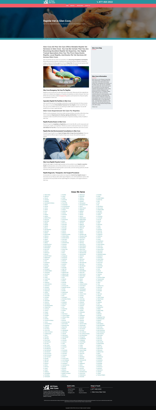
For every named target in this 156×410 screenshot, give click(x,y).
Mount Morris (83, 247)
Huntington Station (66, 299)
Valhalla (99, 295)
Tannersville (99, 272)
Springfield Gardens (101, 254)
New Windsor (82, 266)
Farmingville (47, 376)
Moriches (82, 242)
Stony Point (99, 262)
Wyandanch (100, 370)
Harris (63, 252)
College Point (47, 307)
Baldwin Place (48, 218)
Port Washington (83, 335)
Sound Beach (100, 241)
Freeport (64, 209)
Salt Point (99, 211)
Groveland (64, 247)
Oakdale (81, 282)
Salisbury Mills (100, 209)
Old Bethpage (83, 289)
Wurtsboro (99, 368)
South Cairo (99, 242)
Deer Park (47, 338)
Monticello (82, 239)
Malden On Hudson (66, 373)
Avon (46, 213)
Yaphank (99, 371)
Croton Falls (47, 330)
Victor (98, 304)
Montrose (82, 241)
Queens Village (83, 350)
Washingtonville (100, 318)
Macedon (64, 368)
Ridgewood (82, 363)
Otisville (81, 297)
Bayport (46, 223)
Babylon (46, 214)
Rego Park (82, 353)
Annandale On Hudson (49, 203)
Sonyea (99, 239)
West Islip (99, 337)
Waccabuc (99, 305)
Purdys (81, 345)
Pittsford (82, 318)
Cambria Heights (48, 270)
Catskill (46, 280)
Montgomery (82, 237)
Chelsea (46, 292)
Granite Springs (65, 237)
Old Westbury (83, 290)
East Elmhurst (48, 342)
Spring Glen (99, 252)
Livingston (64, 355)
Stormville (99, 264)
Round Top (99, 199)
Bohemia (46, 251)
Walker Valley (100, 310)
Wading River (100, 307)
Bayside (46, 224)
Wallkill (98, 312)
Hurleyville (64, 302)
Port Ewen (82, 330)
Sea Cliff (99, 219)
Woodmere (99, 361)
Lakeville (64, 338)
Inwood (63, 305)
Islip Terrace (64, 313)
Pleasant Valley (83, 323)
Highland (64, 270)
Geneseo (64, 218)
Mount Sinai (82, 249)
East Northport (48, 350)
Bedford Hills (47, 234)
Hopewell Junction (66, 287)
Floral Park (64, 199)
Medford (81, 211)
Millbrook (82, 224)
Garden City (64, 211)
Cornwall (46, 318)
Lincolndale (64, 350)
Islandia (64, 310)
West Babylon (100, 323)
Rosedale (99, 194)
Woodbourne (100, 356)
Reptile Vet (81, 391)
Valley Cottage (100, 297)
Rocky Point (82, 373)
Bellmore (46, 237)
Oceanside (82, 287)
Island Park (64, 308)
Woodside (99, 365)
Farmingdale (47, 373)
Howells (64, 290)
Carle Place (47, 274)
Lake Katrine (65, 335)
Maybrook (82, 209)
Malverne (64, 375)
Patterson (82, 305)
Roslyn (98, 196)
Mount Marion (83, 246)
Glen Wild (64, 229)
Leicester (64, 345)
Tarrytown (99, 274)
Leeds (63, 343)
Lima (63, 348)
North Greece (82, 274)
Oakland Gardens (83, 284)
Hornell (63, 289)
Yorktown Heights (101, 375)
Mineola (81, 231)
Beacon (46, 228)
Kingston (64, 328)
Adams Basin (47, 194)
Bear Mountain (48, 229)
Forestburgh (64, 204)
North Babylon (83, 270)
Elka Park (47, 360)
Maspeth (82, 201)
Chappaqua (47, 290)
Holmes (63, 280)
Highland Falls (65, 272)
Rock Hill (82, 368)
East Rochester (48, 353)
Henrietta (64, 264)
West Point (99, 340)
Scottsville (99, 218)
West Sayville (100, 342)
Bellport (46, 239)
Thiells (98, 275)
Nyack (81, 280)
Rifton (81, 365)
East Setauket (48, 356)
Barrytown (47, 219)
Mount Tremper (83, 251)
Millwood (82, 228)
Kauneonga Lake (65, 322)
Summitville (100, 266)
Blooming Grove (48, 244)
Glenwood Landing (66, 234)
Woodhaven (99, 360)
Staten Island (100, 259)
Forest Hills (64, 203)
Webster (99, 322)
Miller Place (82, 226)
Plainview (82, 320)
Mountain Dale (83, 252)
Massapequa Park (84, 204)
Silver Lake (99, 232)
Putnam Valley (83, 348)
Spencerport (100, 251)
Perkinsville (82, 312)
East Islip (47, 343)
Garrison (64, 216)
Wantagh (99, 315)
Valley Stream (100, 299)
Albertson (47, 196)
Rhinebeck (82, 356)
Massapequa (82, 203)
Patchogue (82, 304)
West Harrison (100, 328)
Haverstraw (64, 257)
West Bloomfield (101, 325)
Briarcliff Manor (48, 256)
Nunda (81, 279)
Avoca (46, 211)
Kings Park (64, 327)
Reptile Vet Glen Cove (55, 38)
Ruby (98, 201)
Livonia (63, 356)
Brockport (47, 259)
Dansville (47, 337)
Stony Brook (100, 261)
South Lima (99, 246)
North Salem (82, 275)
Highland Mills (65, 275)
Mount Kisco (82, 244)
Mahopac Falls (65, 371)
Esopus (46, 368)
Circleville (47, 297)
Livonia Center (65, 358)
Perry (81, 313)
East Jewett (47, 345)
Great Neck (64, 239)
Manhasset (82, 194)
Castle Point (47, 279)
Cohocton (47, 302)
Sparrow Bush (100, 249)
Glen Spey (64, 228)
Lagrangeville (65, 330)
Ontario (81, 292)
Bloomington (47, 247)
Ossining (82, 295)
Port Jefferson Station (84, 333)
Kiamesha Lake (65, 325)
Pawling (81, 307)
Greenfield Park (65, 242)
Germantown (65, 219)
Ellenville (46, 361)
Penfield (81, 310)
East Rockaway (48, 355)
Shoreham (99, 229)
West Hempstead (101, 332)
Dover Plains (47, 340)
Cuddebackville (48, 333)
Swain (98, 269)
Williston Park (100, 351)
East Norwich (47, 351)
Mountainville (83, 254)
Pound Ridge (82, 342)
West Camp (99, 327)
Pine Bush (82, 317)
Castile (46, 277)
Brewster (46, 254)
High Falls (64, 269)
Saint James (100, 208)
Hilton (63, 277)
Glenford (64, 231)
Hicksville (64, 267)
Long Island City (65, 365)
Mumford (82, 256)
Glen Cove (48, 38)
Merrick (81, 216)
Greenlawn (64, 244)
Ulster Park (99, 287)
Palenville (82, 302)
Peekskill (82, 308)
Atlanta (46, 209)
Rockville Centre (83, 371)
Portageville (82, 337)
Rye (98, 204)
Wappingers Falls (101, 317)
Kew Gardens (65, 323)
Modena (81, 232)
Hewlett (64, 266)
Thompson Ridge (101, 277)
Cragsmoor (47, 325)
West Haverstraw (101, 330)
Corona (46, 322)
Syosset (99, 270)
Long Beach (64, 363)
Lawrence (64, 342)
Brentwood (47, 252)
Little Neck (64, 353)
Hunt (63, 295)
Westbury (99, 345)
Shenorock (99, 224)
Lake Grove (64, 332)
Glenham (64, 232)
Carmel (46, 275)
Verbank (99, 300)
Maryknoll (82, 199)
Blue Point (47, 249)
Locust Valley (65, 361)
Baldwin (46, 216)
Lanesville (64, 340)
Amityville (47, 201)
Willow (98, 353)
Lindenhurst (64, 351)
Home (67, 5)
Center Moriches (48, 284)
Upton (98, 292)
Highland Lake (65, 274)
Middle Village (83, 219)
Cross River (47, 328)
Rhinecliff (82, 358)
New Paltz (82, 264)
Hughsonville (65, 292)
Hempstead (64, 262)
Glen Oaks (64, 226)
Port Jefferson (83, 332)
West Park (99, 338)
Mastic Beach (83, 208)
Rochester (82, 366)
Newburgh (82, 269)
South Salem (100, 247)
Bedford (46, 232)
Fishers (63, 196)
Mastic (81, 206)
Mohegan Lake (83, 234)
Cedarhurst (47, 282)
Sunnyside (99, 267)
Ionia (63, 307)
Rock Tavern (82, 370)
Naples (81, 257)
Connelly (46, 313)
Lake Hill (64, 333)
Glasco (63, 221)
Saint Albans (100, 206)
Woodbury (99, 358)
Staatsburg (99, 257)
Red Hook (82, 351)
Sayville (99, 214)
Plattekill (82, 322)
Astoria (46, 208)
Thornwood (99, 280)
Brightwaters (47, 257)
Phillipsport (82, 315)
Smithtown (99, 236)
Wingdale (99, 355)
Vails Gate (99, 294)
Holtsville (64, 282)
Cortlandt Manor (48, 323)
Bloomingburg (48, 246)
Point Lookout (83, 327)
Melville (81, 213)
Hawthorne (64, 259)
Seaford (99, 221)
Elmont (46, 365)
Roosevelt (82, 376)
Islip (63, 312)
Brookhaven (47, 262)
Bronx (46, 261)
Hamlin (63, 251)
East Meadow (47, 347)
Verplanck (99, 302)
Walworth (99, 313)
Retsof (81, 355)
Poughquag (82, 340)
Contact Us (87, 5)
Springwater (100, 256)
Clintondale (47, 300)
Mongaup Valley (83, 236)
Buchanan (47, 266)
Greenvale (64, 246)
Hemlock (64, 261)
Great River (64, 241)
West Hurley (100, 335)
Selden (98, 223)
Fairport (46, 370)
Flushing (64, 201)
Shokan (99, 228)
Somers (99, 237)
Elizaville (46, 358)
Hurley (63, 300)
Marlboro (82, 198)
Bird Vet (80, 389)
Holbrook (64, 279)
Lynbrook (64, 366)
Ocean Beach (83, 285)
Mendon (81, 214)
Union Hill (99, 289)
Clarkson (46, 299)
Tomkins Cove (100, 285)
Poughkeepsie (83, 338)
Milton (81, 229)
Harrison (64, 254)
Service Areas (80, 5)
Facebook (88, 408)
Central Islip (47, 289)
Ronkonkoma (83, 375)
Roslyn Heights (100, 198)
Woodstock (99, 366)
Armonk (46, 206)
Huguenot (64, 294)
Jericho (63, 318)
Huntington (64, 297)
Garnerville (64, 214)
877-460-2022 (106, 1)
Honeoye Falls (65, 285)
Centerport (47, 287)
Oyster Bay (82, 299)
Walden (99, 308)
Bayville (46, 226)
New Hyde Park (83, 262)
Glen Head (64, 224)
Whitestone (99, 350)
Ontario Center (83, 294)
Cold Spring (47, 304)
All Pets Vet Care (76, 408)
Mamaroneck (65, 376)
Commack (47, 308)
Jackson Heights (65, 315)
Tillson (98, 282)
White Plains (100, 348)
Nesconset (82, 259)
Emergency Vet (62, 95)
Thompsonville (100, 279)
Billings (46, 242)
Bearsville (47, 231)
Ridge (81, 361)
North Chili (82, 272)
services (72, 5)
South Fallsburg (100, 244)
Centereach (47, 285)
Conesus (46, 310)
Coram (46, 317)
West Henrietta (100, 333)
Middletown (82, 221)
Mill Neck (82, 223)
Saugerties (99, 213)
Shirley (98, 226)
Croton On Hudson (49, 332)
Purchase (82, 343)
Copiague (47, 315)
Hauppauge (64, 256)
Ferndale (64, 194)
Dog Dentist (70, 391)
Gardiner (64, 213)
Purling (81, 347)
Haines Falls (64, 249)
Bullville (46, 267)
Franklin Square (65, 208)
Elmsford (46, 366)
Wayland (99, 320)
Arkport (46, 204)
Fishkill (63, 198)
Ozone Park (82, 300)
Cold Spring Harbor (49, 305)
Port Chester (82, 328)
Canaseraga (47, 272)
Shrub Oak (99, 231)
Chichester (47, 294)
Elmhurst (46, 363)
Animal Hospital (71, 389)
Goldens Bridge (65, 236)
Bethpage (47, 241)
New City (82, 261)
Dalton (46, 335)
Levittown (64, 347)
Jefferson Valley (65, 317)
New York (82, 267)
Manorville (82, 196)
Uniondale (99, 290)
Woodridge (99, 363)
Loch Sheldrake (65, 360)
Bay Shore (47, 221)
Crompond (47, 327)
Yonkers (99, 373)
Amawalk (47, 199)
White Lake (99, 347)
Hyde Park (64, 304)
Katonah (64, 320)
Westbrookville (100, 343)
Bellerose (46, 236)
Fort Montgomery (66, 206)
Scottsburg (99, 216)
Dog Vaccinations (83, 392)
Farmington (47, 375)
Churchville (47, 295)
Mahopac (64, 370)
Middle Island (83, 218)
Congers (46, 312)
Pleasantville (82, 325)
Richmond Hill (83, 360)
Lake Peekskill (65, 337)
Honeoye (64, 284)
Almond (46, 198)
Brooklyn (46, 264)
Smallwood (99, 234)
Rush (98, 203)
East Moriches (48, 348)
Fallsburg (47, 371)
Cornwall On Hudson (49, 320)
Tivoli (98, 284)
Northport (82, 277)
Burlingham (47, 269)
